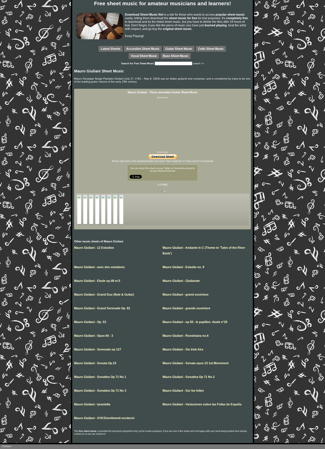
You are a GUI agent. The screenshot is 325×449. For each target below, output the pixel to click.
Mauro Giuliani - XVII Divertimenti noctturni (104, 418)
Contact (6, 446)
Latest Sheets (110, 48)
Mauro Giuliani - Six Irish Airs (182, 349)
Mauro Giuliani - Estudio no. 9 (183, 267)
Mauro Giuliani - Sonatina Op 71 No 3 (100, 390)
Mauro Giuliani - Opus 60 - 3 (93, 335)
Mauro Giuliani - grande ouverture (186, 308)
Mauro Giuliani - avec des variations (99, 267)
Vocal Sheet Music (144, 56)
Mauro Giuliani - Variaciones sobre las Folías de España (201, 404)
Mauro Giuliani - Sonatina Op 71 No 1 (100, 376)
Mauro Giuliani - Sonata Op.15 (95, 363)
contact (77, 434)
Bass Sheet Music (175, 56)
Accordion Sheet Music (142, 48)
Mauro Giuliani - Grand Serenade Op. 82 (102, 308)
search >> (198, 63)
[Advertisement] (162, 125)
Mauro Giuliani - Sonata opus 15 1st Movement (195, 363)
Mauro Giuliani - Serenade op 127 (97, 349)
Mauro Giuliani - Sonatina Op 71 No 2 (188, 376)
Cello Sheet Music (211, 48)
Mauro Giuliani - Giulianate (181, 280)
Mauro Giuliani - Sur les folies (183, 390)
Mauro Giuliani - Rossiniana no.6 (185, 335)
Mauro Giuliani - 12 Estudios (94, 247)
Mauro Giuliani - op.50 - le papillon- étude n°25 (194, 322)
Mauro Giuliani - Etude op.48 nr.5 (97, 280)
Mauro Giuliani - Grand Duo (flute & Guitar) (104, 294)
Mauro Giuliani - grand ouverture (185, 294)
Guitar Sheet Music (178, 48)
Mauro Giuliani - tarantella (92, 404)
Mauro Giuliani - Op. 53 (90, 322)
